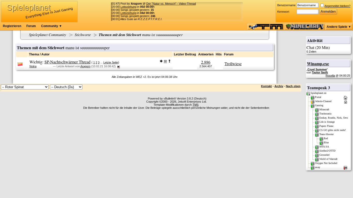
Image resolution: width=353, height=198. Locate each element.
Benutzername (286, 5)
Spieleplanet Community (47, 34)
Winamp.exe (318, 64)
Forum (31, 26)
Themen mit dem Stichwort (141, 34)
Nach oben (293, 86)
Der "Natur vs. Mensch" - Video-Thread (171, 3)
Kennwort (283, 11)
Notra (32, 66)
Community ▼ (51, 26)
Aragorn (85, 66)
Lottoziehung (128, 6)
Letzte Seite (110, 62)
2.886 (205, 62)
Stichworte (83, 34)
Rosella (330, 75)
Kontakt (266, 86)
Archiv (278, 86)
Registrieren (12, 26)
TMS (195, 104)
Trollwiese (233, 63)
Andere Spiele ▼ (339, 27)
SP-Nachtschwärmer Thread (67, 61)
